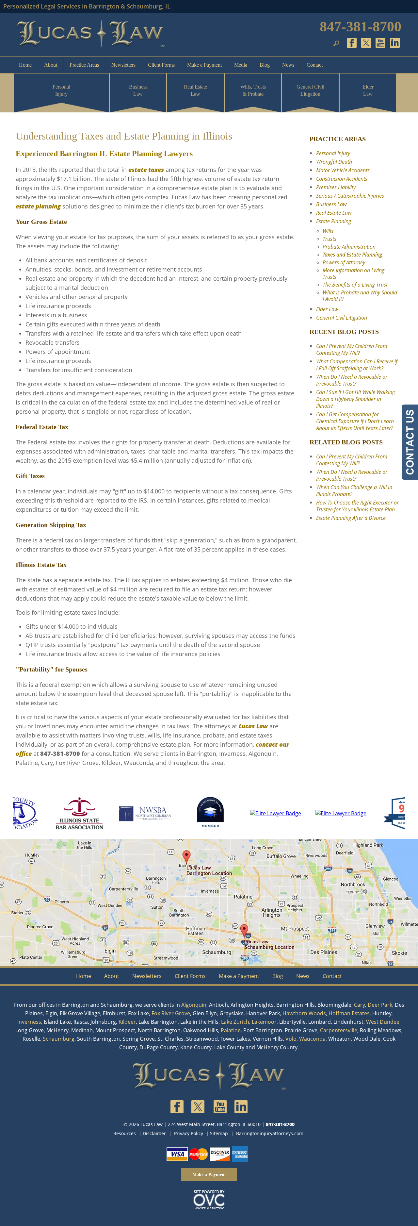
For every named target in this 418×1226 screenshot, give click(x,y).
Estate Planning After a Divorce (351, 518)
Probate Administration (349, 246)
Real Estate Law (195, 90)
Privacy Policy (188, 1133)
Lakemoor (264, 1021)
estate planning (38, 206)
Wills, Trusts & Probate (253, 90)
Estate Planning (333, 221)
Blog (265, 65)
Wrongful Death (334, 161)
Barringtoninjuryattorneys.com (269, 1133)
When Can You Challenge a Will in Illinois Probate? (354, 491)
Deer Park (380, 1004)
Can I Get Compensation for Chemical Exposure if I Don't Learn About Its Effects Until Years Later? (355, 421)
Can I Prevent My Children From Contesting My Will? (351, 349)
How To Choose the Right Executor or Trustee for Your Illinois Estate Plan (357, 506)
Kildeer (127, 1021)
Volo (291, 1038)
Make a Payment (204, 65)
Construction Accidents (341, 178)
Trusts (329, 238)
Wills (328, 231)
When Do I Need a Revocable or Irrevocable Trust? (351, 380)
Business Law (138, 90)
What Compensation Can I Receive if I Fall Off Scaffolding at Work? (356, 365)
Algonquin (193, 1004)
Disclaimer (154, 1133)
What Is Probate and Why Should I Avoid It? (360, 296)
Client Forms (161, 65)
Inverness (29, 1021)
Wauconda (312, 1038)
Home (25, 65)
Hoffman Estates (349, 1013)
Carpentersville (338, 1030)
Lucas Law (253, 726)
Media (240, 65)
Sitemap (219, 1133)
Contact (315, 65)
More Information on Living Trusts (353, 273)
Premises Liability (336, 187)
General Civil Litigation (310, 90)
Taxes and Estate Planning (352, 254)
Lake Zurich (235, 1021)
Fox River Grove (171, 1013)
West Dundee (382, 1021)
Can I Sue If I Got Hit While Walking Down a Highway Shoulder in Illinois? (355, 399)
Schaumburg (58, 1038)
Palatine (231, 1030)
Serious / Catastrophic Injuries (350, 195)
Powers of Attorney (344, 262)
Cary (359, 1004)
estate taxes (146, 170)
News (288, 65)
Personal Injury (61, 90)
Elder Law (368, 90)
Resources (124, 1133)
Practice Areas (84, 65)
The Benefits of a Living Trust (355, 284)
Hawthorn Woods (304, 1013)
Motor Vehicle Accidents (343, 170)
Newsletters (123, 65)
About (50, 65)
